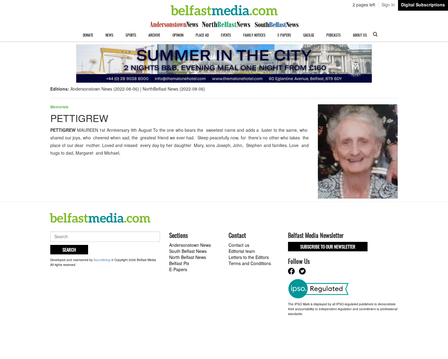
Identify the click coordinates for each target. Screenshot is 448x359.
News (109, 35)
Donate (88, 35)
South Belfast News (188, 251)
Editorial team (242, 251)
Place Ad (202, 35)
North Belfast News (187, 257)
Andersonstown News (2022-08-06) (104, 89)
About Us (360, 35)
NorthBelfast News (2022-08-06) (174, 89)
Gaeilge (308, 35)
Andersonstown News (190, 245)
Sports (131, 35)
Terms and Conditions (250, 263)
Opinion (177, 35)
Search (69, 249)
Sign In (388, 5)
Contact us (239, 245)
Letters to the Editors (249, 257)
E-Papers (284, 35)
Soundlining (102, 260)
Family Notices (254, 35)
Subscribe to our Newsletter (327, 246)
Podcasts (333, 35)
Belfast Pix (179, 263)
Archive (154, 35)
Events (226, 35)
